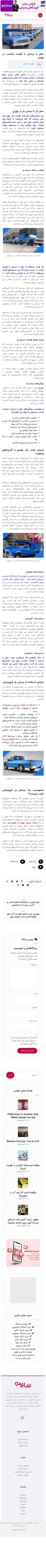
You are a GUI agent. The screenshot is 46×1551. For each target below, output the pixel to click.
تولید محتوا (23, 1483)
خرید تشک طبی (21, 1347)
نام (36, 993)
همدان (23, 1509)
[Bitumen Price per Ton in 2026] (23, 1132)
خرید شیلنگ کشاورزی (21, 1335)
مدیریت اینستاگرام (23, 1479)
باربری (34, 867)
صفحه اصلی (23, 1447)
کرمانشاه (23, 1506)
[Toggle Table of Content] (38, 64)
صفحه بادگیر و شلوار (23, 1360)
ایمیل (34, 1007)
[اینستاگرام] (22, 1426)
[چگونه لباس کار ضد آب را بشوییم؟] (23, 1183)
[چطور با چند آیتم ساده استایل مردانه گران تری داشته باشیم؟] (23, 1210)
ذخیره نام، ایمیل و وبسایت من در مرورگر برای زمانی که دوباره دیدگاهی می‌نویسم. (24, 1040)
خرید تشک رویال (21, 1344)
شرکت (22, 822)
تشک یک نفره (21, 1350)
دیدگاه (33, 964)
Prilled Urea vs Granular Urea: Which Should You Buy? (23, 1116)
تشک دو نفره (21, 1353)
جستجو (10, 1075)
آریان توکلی (32, 862)
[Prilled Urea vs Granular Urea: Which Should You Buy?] (23, 1105)
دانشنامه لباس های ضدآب (23, 1363)
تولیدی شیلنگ (21, 1332)
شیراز (23, 1512)
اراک (23, 1518)
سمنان (23, 1521)
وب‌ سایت (32, 1020)
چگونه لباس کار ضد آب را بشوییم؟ (23, 1194)
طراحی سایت (23, 1473)
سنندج (23, 1503)
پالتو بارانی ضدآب (23, 1366)
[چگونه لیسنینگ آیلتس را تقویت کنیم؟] (23, 1155)
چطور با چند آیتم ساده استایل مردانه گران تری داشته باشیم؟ (23, 1221)
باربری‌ (41, 387)
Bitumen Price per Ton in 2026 (23, 1141)
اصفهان (23, 1515)
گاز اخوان (23, 1453)
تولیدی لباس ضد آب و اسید (23, 1357)
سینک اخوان (23, 1450)
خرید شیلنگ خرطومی (21, 1341)
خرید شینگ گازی (21, 1338)
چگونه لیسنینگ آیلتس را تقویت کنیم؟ (23, 1167)
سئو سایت (23, 1476)
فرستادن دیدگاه (27, 1050)
